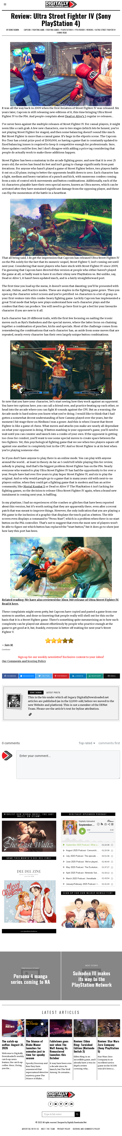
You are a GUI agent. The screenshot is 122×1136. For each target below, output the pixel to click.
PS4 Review (80, 29)
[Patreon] (66, 1104)
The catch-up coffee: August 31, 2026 (13, 1044)
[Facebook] (50, 1104)
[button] (77, 1114)
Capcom (27, 29)
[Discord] (71, 1104)
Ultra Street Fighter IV (105, 29)
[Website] (30, 714)
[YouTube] (55, 1104)
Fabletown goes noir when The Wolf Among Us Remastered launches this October (59, 1049)
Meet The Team (48, 1129)
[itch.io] (61, 1104)
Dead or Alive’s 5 (75, 116)
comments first (109, 743)
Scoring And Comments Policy (86, 1129)
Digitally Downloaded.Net (76, 1122)
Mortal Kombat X (34, 486)
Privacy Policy (63, 1129)
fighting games (52, 29)
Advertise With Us (30, 1129)
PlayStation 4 (67, 29)
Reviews (90, 29)
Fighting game (38, 29)
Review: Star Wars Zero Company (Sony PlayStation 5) (108, 1046)
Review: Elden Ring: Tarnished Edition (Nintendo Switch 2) (84, 1046)
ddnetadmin (14, 29)
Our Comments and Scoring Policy (24, 661)
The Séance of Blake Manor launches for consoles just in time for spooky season (35, 1049)
